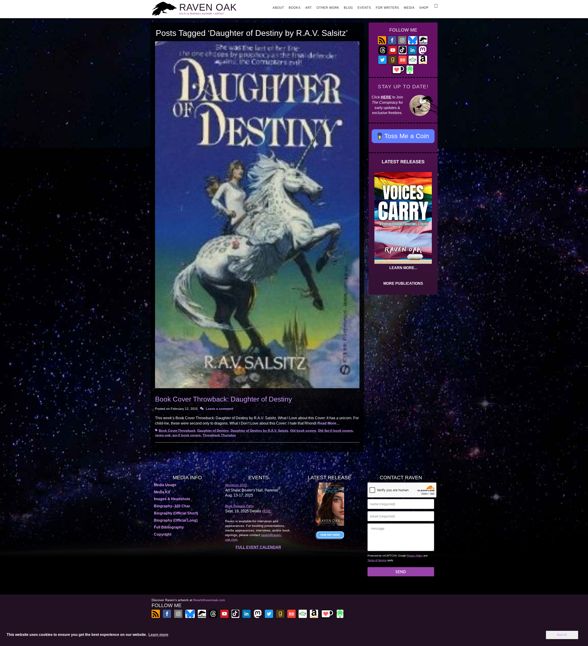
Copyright (162, 534)
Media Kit (162, 492)
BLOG (348, 7)
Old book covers (303, 430)
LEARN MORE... (403, 268)
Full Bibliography (169, 527)
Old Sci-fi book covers (335, 430)
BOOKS (295, 7)
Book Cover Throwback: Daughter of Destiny (223, 399)
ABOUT (278, 7)
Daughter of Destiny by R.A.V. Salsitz (259, 430)
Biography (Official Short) (176, 513)
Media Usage (165, 485)
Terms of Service (377, 560)
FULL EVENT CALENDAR (258, 547)
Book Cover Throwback (177, 430)
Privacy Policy (415, 555)
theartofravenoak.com (209, 600)
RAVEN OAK (208, 7)
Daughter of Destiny (213, 430)
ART (308, 7)
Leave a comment (219, 409)
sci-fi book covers (186, 435)
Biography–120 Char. (172, 506)
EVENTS (364, 7)
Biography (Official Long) (176, 520)
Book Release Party (239, 506)
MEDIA (409, 7)
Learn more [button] (158, 635)
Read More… (328, 423)
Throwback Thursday (219, 435)
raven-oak (163, 435)
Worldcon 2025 (236, 485)
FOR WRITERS (387, 7)
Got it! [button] (562, 635)
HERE (386, 97)
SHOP (424, 7)
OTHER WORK (328, 7)
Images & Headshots (172, 499)
